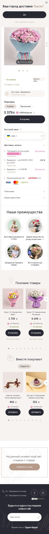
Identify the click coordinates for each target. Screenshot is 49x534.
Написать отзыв (24, 467)
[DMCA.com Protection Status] (39, 498)
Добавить (13, 412)
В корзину (13, 333)
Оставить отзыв (11, 84)
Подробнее (11, 156)
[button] (8, 348)
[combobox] (11, 136)
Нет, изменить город (24, 22)
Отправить (42, 136)
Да (24, 14)
